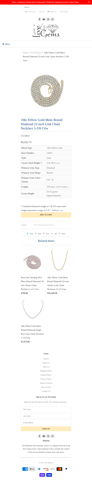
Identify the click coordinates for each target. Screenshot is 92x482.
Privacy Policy (46, 379)
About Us (46, 363)
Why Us (46, 367)
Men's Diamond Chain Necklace (44, 225)
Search (46, 359)
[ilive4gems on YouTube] (43, 19)
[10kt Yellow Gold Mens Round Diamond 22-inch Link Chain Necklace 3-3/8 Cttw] (46, 90)
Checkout (64, 12)
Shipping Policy (46, 371)
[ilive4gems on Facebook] (39, 19)
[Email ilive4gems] (52, 19)
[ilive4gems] (46, 31)
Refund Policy (46, 375)
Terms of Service (46, 383)
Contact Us (46, 391)
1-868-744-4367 (30, 12)
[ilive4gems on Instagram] (48, 19)
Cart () (53, 12)
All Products (36, 52)
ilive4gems (49, 463)
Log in (41, 12)
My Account (46, 387)
